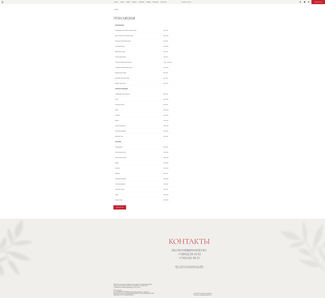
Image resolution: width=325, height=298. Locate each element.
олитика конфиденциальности (203, 295)
